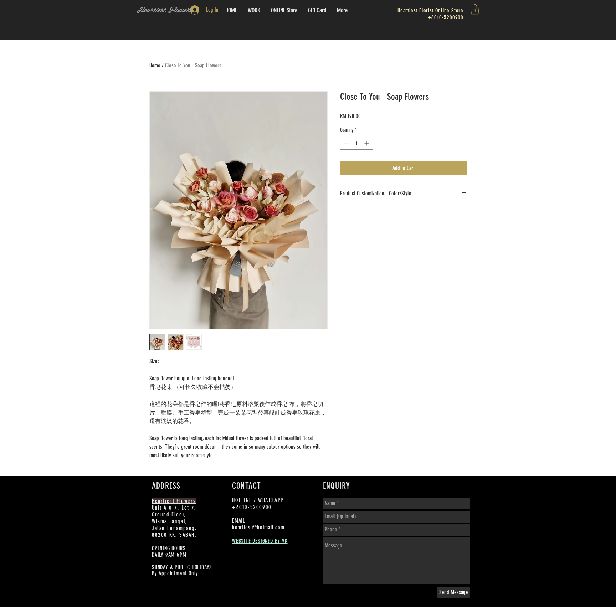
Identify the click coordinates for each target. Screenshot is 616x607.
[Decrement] (345, 143)
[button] (475, 9)
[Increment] (367, 143)
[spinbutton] (356, 143)
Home (154, 65)
